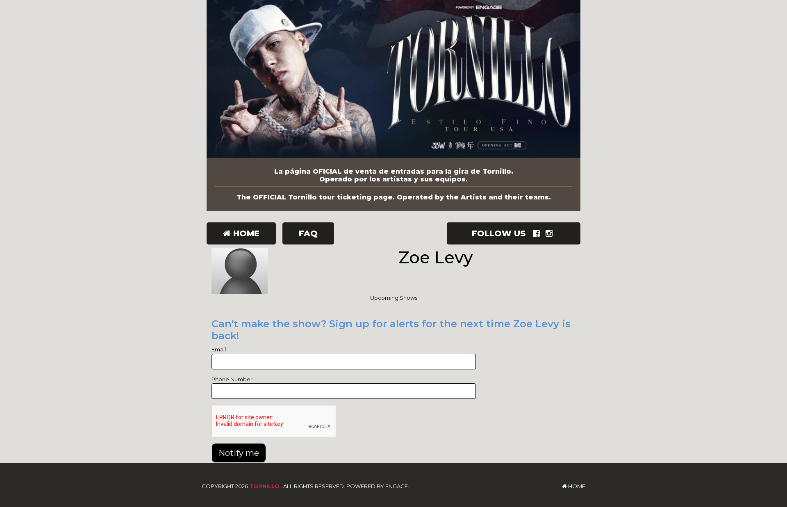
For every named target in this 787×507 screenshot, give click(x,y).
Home (245, 233)
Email (219, 349)
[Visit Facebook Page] (538, 233)
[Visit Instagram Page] (551, 233)
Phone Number (232, 379)
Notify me (238, 453)
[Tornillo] (393, 79)
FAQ (308, 233)
